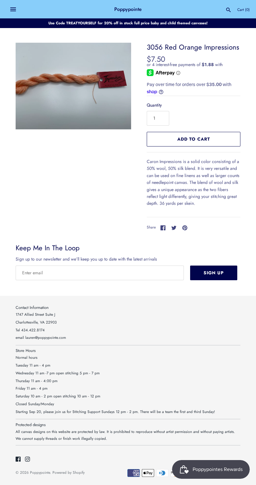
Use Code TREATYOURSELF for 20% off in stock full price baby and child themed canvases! (128, 23)
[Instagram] (27, 459)
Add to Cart (193, 139)
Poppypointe (40, 472)
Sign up (214, 273)
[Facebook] (18, 459)
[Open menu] (13, 9)
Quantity (154, 105)
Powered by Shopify (68, 472)
